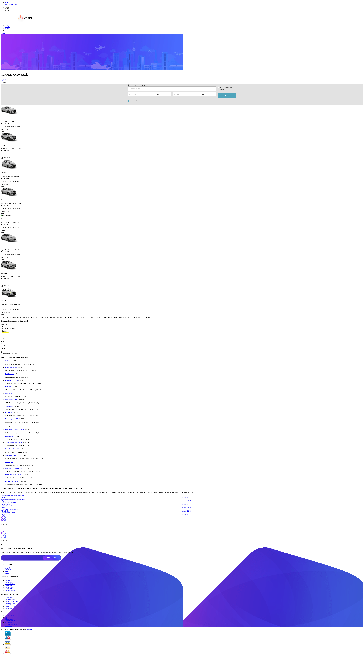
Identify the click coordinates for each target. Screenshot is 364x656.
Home (6, 25)
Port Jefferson (9, 374)
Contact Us (4, 33)
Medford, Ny (9, 393)
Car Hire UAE (9, 608)
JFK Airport (9, 462)
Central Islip (9, 406)
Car (2, 335)
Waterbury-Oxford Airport (13, 475)
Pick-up (3, 345)
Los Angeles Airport (11, 624)
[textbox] (172, 88)
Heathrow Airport (10, 620)
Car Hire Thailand (10, 606)
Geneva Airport (9, 617)
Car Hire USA (9, 598)
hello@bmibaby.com (11, 4)
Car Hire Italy (9, 585)
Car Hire (7, 27)
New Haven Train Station (13, 449)
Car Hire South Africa (11, 601)
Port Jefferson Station (11, 380)
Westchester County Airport (13, 455)
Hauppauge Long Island (12, 419)
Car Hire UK (8, 589)
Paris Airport (8, 622)
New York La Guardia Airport (14, 468)
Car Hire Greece (9, 587)
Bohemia (8, 387)
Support (7, 2)
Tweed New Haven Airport (13, 442)
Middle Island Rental (11, 399)
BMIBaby (30, 629)
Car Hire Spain (9, 580)
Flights (7, 28)
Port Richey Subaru (11, 367)
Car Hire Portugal (10, 584)
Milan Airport (9, 619)
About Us (7, 568)
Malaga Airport (9, 615)
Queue (3, 352)
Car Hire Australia (10, 599)
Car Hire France (9, 582)
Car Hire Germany (10, 590)
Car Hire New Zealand (11, 605)
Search (226, 95)
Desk (2, 338)
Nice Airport (8, 626)
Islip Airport (9, 436)
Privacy (7, 571)
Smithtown (8, 361)
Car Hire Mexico (10, 603)
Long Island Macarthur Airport (14, 429)
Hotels (6, 30)
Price (2, 342)
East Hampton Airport (12, 481)
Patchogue (8, 412)
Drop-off (3, 348)
